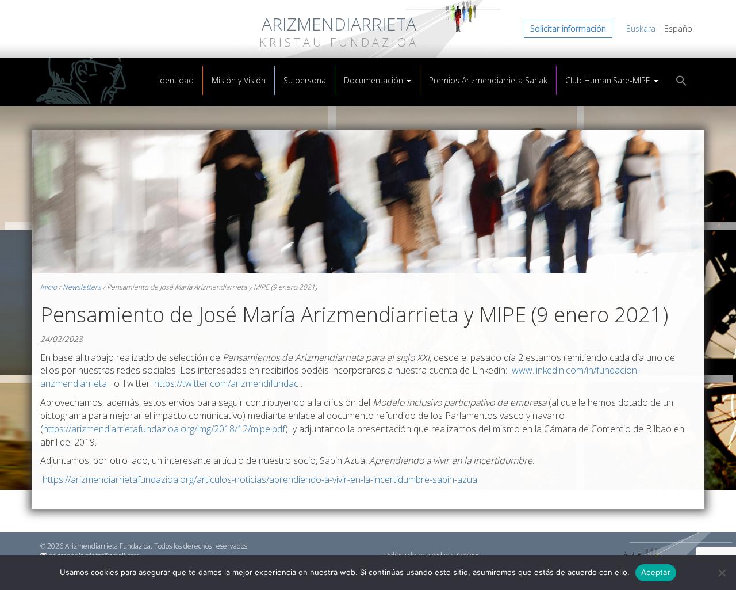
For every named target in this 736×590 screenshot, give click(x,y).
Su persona (304, 80)
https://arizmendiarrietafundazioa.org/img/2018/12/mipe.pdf (164, 428)
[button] (681, 82)
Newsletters (82, 287)
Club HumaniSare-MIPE (609, 80)
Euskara (641, 28)
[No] (721, 572)
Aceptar (655, 572)
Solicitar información (568, 28)
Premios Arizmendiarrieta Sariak (488, 80)
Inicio (48, 287)
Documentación (374, 80)
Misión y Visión (239, 80)
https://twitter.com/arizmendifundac (226, 383)
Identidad (176, 80)
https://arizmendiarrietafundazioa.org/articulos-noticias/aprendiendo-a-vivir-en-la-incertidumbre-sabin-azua (258, 479)
